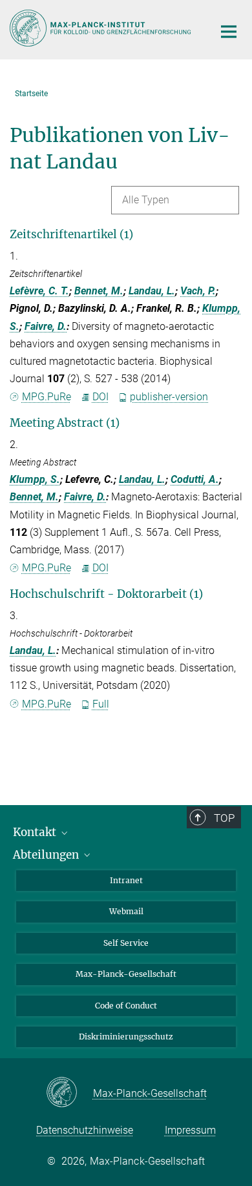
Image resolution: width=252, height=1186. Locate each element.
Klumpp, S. (35, 479)
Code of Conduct (126, 1005)
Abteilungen (47, 854)
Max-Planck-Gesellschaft (126, 974)
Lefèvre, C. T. (39, 291)
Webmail (126, 911)
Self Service (126, 943)
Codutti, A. (195, 479)
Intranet (126, 880)
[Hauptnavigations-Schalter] (229, 32)
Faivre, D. (46, 326)
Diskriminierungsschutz (126, 1036)
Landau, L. (152, 291)
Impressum (190, 1130)
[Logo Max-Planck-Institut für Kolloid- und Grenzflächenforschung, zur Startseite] (102, 28)
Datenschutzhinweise (84, 1130)
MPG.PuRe (46, 397)
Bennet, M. (98, 291)
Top (224, 818)
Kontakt (36, 832)
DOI (100, 397)
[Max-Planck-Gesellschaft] (69, 1093)
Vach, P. (198, 291)
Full (100, 704)
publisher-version (169, 397)
